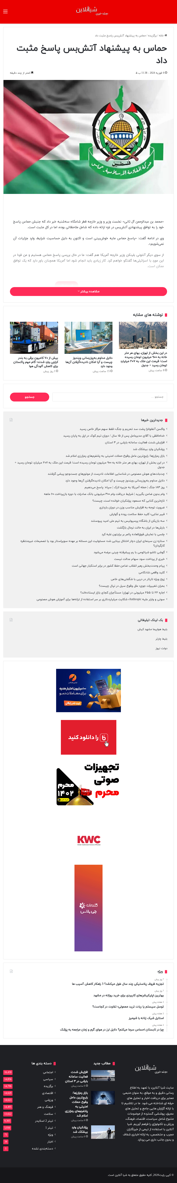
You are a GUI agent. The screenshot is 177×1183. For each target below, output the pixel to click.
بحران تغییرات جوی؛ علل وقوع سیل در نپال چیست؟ (132, 586)
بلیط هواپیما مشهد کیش (152, 629)
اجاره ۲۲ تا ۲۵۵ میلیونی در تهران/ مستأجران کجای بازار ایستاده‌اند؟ (122, 593)
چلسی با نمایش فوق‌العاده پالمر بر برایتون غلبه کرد (133, 534)
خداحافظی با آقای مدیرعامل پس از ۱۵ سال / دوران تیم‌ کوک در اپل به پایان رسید (114, 436)
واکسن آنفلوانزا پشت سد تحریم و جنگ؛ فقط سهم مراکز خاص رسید (122, 429)
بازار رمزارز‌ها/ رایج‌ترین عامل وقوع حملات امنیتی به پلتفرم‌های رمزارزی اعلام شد (115, 456)
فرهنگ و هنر (45, 1107)
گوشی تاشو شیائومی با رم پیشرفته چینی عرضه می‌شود (129, 552)
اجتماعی (48, 1072)
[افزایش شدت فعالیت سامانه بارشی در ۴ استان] (103, 1075)
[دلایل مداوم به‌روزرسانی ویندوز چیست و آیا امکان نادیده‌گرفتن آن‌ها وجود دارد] (89, 338)
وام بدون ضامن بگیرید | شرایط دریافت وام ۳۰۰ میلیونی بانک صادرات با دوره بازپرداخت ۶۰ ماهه (104, 494)
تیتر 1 (49, 1128)
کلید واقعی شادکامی (152, 572)
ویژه (50, 1135)
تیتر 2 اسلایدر (44, 1121)
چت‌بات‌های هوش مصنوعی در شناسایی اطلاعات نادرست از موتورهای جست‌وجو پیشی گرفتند (106, 474)
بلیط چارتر (161, 639)
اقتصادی (47, 1093)
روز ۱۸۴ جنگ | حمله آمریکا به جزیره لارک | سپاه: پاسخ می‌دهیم (125, 487)
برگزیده (152, 36)
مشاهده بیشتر (90, 291)
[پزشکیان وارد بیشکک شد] (103, 1132)
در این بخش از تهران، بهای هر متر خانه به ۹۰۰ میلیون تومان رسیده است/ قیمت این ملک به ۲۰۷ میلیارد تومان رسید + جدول (143, 359)
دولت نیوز (161, 648)
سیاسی (48, 1079)
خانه (161, 36)
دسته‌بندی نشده (42, 1149)
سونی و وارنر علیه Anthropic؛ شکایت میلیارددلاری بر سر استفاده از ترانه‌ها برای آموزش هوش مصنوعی (100, 599)
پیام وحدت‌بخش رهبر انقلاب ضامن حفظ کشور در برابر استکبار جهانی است (118, 566)
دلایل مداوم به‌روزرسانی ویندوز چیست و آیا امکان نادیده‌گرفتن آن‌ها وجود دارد (88, 362)
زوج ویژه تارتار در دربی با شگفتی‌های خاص (138, 579)
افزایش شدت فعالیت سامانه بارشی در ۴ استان (135, 442)
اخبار (50, 1142)
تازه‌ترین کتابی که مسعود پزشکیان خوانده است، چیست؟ (128, 501)
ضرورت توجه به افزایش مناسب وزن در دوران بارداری (132, 507)
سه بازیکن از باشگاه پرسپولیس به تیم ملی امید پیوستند (128, 521)
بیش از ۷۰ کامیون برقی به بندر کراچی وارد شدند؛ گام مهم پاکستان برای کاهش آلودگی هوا (35, 362)
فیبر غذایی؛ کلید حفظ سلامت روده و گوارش (137, 514)
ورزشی (49, 1100)
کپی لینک (66, 286)
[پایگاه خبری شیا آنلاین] (88, 12)
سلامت (48, 1114)
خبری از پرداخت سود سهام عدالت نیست (139, 559)
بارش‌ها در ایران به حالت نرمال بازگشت (141, 528)
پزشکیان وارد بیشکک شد (148, 449)
